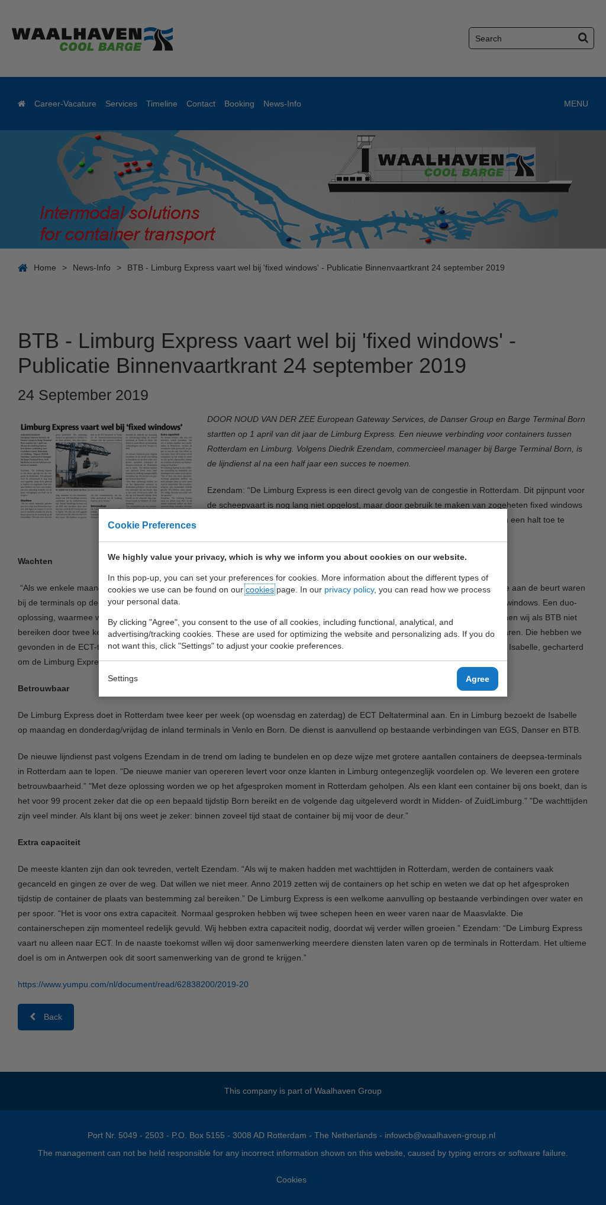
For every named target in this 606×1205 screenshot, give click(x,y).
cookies (260, 589)
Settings (123, 678)
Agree (477, 679)
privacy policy (349, 589)
